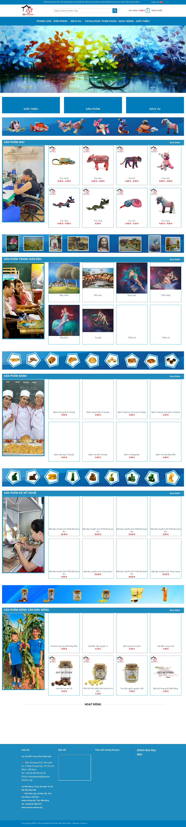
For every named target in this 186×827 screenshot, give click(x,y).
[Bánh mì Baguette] (131, 437)
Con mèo (166, 178)
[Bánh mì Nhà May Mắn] (165, 437)
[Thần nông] (165, 278)
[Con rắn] (131, 203)
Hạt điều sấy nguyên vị (98, 646)
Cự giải (98, 337)
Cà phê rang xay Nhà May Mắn (64, 646)
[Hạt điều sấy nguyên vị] (98, 628)
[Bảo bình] (64, 320)
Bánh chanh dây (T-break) (98, 412)
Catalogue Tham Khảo (101, 21)
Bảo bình (64, 337)
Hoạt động (126, 21)
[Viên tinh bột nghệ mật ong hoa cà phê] (98, 671)
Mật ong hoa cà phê (132, 646)
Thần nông (165, 295)
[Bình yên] (98, 278)
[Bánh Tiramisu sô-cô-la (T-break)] (131, 395)
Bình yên (98, 295)
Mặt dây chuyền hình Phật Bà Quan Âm (64, 530)
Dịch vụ (76, 21)
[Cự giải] (98, 320)
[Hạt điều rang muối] (165, 628)
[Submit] (114, 10)
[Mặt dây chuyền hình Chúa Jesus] (98, 554)
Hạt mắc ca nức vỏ (64, 688)
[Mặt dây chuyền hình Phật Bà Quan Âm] (64, 511)
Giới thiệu (143, 21)
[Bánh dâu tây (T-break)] (64, 437)
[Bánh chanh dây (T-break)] (98, 395)
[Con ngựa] (165, 203)
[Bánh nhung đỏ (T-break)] (64, 395)
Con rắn (131, 221)
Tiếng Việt (155, 2)
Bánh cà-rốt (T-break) (98, 454)
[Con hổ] (131, 161)
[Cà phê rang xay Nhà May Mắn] (64, 628)
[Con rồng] (64, 203)
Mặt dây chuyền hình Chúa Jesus (97, 571)
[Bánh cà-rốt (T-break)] (98, 437)
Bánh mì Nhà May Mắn (166, 454)
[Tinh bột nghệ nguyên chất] (131, 671)
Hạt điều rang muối (165, 646)
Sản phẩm (60, 21)
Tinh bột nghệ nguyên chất (131, 688)
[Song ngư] (131, 278)
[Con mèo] (165, 161)
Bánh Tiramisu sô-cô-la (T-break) (132, 412)
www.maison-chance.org (32, 807)
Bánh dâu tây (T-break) (64, 454)
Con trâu (98, 178)
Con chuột (64, 178)
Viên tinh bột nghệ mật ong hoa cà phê (98, 689)
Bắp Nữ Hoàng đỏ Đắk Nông (165, 688)
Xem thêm (175, 142)
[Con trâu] (98, 161)
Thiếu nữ (132, 337)
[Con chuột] (64, 161)
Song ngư (132, 295)
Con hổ (132, 178)
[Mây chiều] (64, 278)
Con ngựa (165, 221)
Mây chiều (64, 295)
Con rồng (64, 221)
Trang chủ (43, 21)
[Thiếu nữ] (131, 320)
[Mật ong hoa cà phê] (131, 628)
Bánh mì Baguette (132, 454)
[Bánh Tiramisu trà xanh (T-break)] (165, 395)
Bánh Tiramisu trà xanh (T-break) (165, 412)
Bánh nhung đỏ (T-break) (64, 412)
